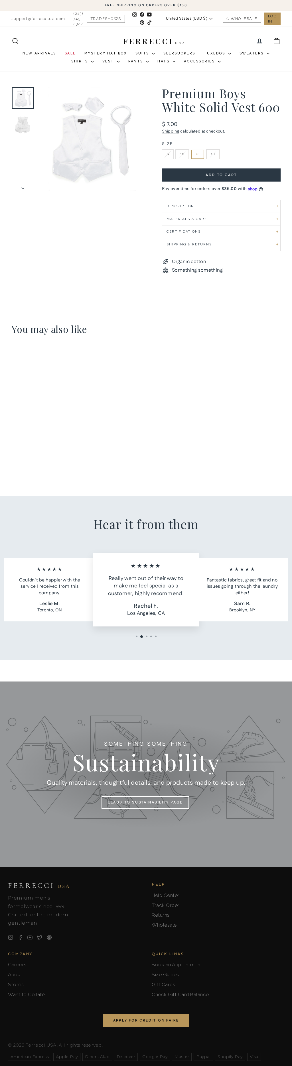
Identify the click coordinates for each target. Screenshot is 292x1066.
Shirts (80, 61)
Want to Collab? (27, 994)
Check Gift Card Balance (180, 994)
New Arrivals (39, 53)
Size (167, 144)
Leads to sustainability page (145, 802)
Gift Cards (163, 984)
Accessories (200, 61)
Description (180, 206)
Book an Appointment (177, 964)
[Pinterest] (49, 937)
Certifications (184, 231)
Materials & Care (187, 219)
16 (198, 154)
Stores (16, 984)
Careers (17, 964)
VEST (109, 61)
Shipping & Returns (189, 244)
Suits (143, 53)
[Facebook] (20, 937)
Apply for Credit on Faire (146, 1020)
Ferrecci (39, 885)
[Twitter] (39, 937)
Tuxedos (215, 53)
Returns (161, 915)
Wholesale (244, 19)
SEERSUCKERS (179, 53)
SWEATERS (252, 53)
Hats (164, 61)
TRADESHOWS (106, 19)
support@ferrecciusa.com (38, 19)
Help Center (166, 895)
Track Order (166, 905)
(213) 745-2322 (78, 18)
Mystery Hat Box (105, 53)
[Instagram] (10, 937)
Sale (70, 53)
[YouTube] (30, 937)
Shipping (170, 131)
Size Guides (165, 974)
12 (182, 154)
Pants (136, 61)
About (15, 974)
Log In (272, 18)
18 (213, 154)
